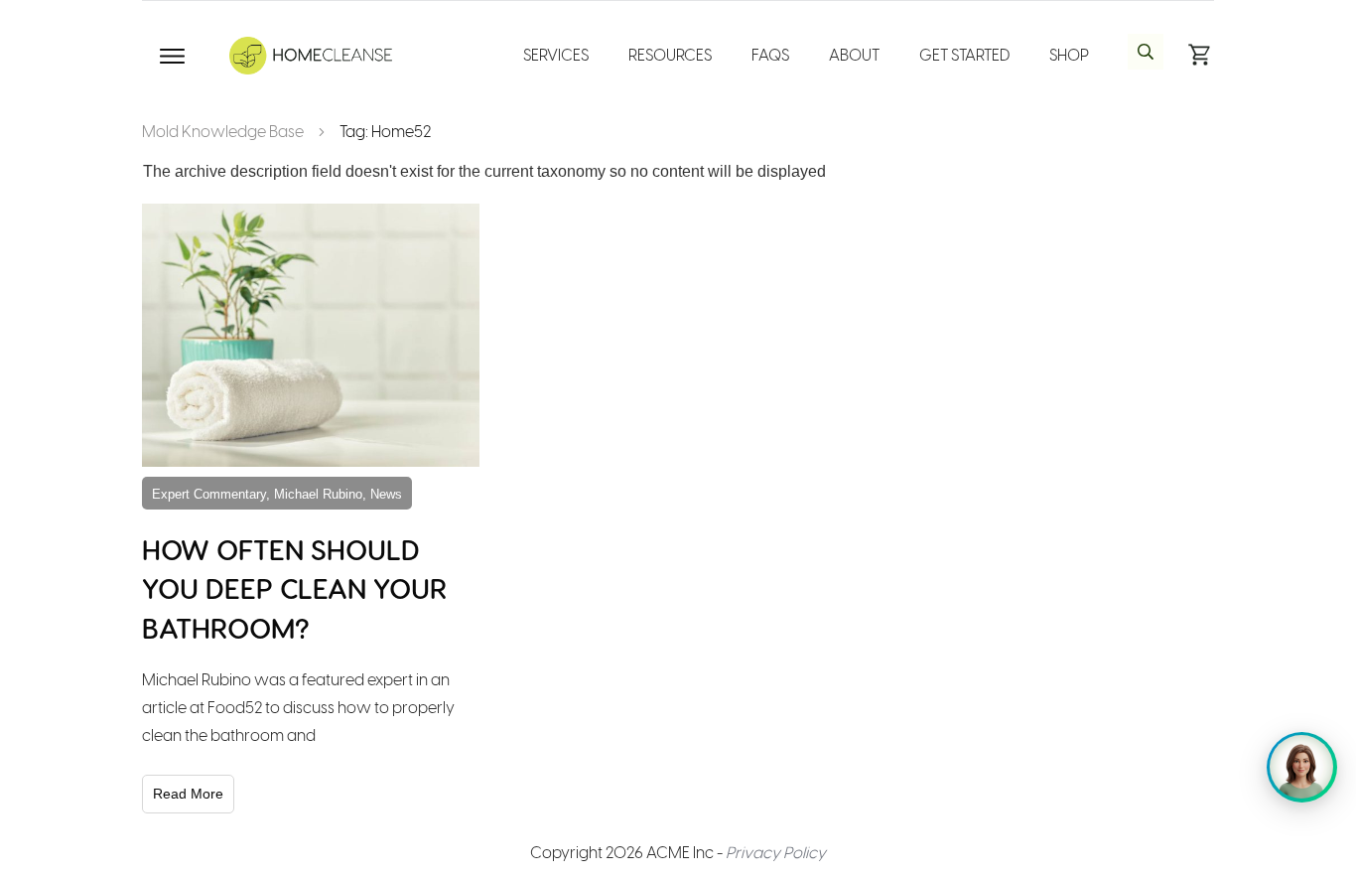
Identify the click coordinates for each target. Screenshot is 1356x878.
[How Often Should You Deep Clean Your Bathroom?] (310, 335)
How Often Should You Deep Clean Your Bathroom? (294, 587)
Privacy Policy (776, 852)
